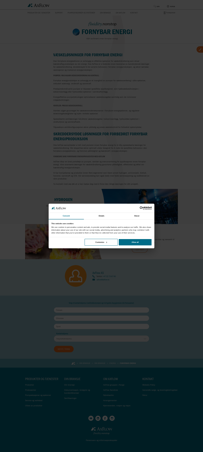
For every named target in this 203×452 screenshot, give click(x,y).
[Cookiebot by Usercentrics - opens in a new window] (141, 208)
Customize (99, 242)
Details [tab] (101, 216)
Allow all (135, 242)
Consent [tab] (66, 216)
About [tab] (136, 216)
